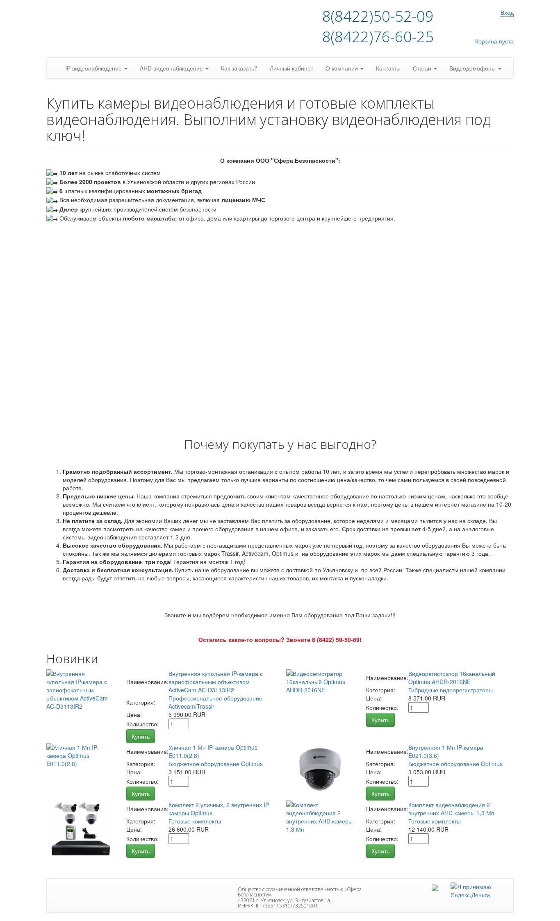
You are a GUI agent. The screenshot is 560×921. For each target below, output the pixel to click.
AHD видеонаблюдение (172, 68)
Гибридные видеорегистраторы (450, 690)
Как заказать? (239, 68)
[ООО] (435, 886)
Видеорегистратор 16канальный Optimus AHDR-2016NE (451, 677)
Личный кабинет (291, 68)
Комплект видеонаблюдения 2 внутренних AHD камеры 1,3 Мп (451, 808)
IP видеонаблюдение (94, 68)
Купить (141, 736)
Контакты (388, 68)
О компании (343, 68)
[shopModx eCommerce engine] (97, 28)
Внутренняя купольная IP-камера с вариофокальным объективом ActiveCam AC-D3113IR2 (215, 681)
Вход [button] (507, 12)
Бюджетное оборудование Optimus (215, 764)
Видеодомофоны (473, 68)
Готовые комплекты (194, 821)
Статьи (423, 68)
